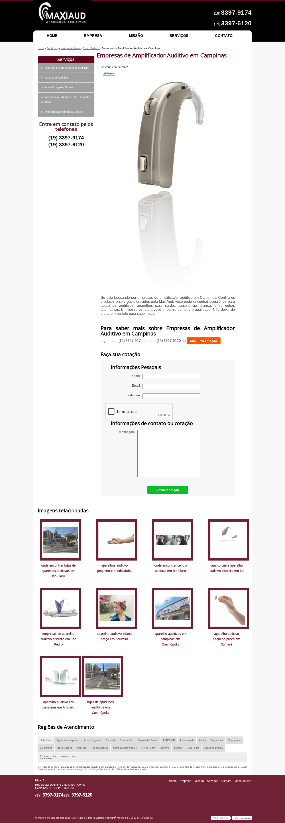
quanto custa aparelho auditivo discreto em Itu (227, 568)
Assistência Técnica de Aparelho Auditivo (66, 100)
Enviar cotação (167, 490)
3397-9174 (236, 12)
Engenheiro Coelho (148, 740)
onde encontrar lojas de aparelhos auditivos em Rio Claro (58, 570)
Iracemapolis (187, 740)
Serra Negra (148, 747)
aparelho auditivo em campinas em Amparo (58, 704)
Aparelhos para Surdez (59, 87)
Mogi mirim (46, 747)
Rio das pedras (100, 747)
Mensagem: (128, 432)
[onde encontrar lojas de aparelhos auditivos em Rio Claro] (60, 539)
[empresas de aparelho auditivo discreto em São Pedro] (60, 608)
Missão (136, 36)
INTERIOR (169, 740)
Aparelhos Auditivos (57, 77)
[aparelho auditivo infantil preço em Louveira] (116, 608)
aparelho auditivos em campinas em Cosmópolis (171, 638)
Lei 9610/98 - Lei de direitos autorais (127, 769)
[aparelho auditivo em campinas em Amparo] (60, 676)
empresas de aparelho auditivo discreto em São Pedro (58, 638)
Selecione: (45, 740)
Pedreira (81, 747)
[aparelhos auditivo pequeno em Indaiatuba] (116, 539)
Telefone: (135, 395)
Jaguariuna (217, 740)
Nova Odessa (64, 747)
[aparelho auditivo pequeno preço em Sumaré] (228, 608)
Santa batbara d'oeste (125, 747)
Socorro (164, 747)
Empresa (93, 36)
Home (52, 36)
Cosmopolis (126, 740)
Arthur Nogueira (92, 740)
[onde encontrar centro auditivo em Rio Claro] (172, 539)
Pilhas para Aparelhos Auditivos (64, 111)
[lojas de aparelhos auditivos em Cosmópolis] (102, 676)
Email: (137, 385)
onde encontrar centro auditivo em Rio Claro (170, 568)
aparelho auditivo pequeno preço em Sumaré (226, 638)
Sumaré (178, 747)
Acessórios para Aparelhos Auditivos (67, 67)
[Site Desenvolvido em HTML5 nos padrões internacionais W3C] (221, 818)
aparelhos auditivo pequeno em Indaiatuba (114, 568)
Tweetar (109, 73)
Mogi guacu (234, 740)
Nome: (136, 375)
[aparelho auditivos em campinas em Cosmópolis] (172, 608)
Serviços (179, 36)
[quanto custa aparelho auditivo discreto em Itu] (228, 539)
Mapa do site (242, 781)
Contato (223, 36)
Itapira (202, 740)
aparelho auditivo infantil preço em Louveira (114, 636)
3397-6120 (236, 23)
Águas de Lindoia (213, 747)
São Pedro (193, 747)
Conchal (110, 740)
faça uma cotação (203, 341)
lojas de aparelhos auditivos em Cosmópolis (100, 707)
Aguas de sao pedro (67, 740)
